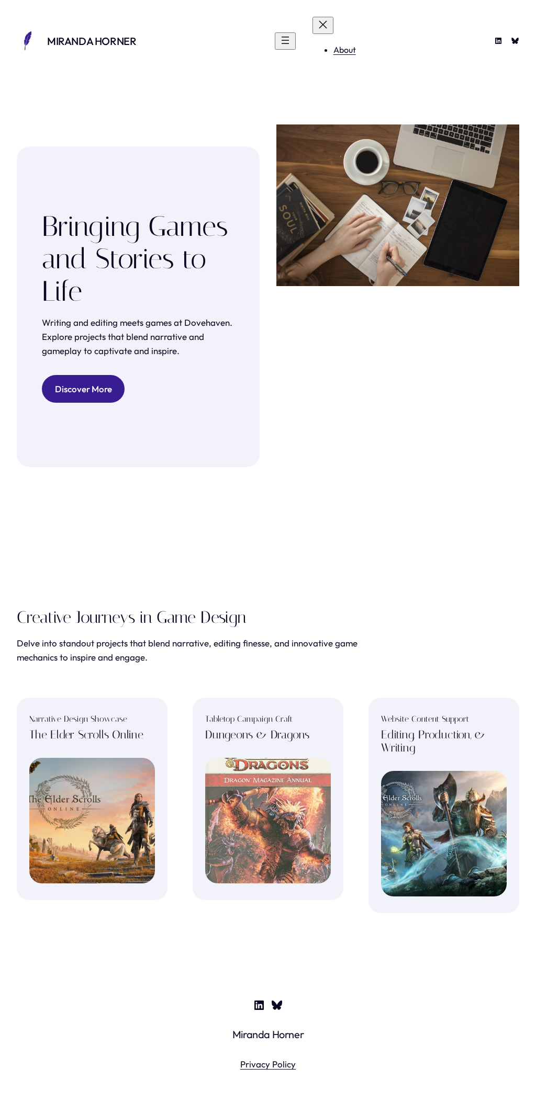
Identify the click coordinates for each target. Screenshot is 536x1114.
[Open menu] (285, 41)
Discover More (83, 388)
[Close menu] (322, 25)
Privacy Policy (268, 1064)
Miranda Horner (91, 41)
